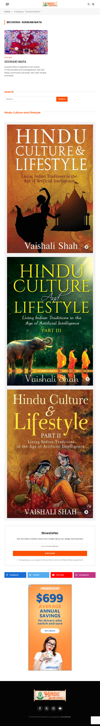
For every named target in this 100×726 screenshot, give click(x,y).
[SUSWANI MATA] (26, 42)
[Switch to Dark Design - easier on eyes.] (88, 4)
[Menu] (7, 4)
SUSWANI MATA (15, 61)
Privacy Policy (67, 560)
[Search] (93, 4)
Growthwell (66, 717)
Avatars (8, 57)
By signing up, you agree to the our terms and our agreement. (51, 560)
